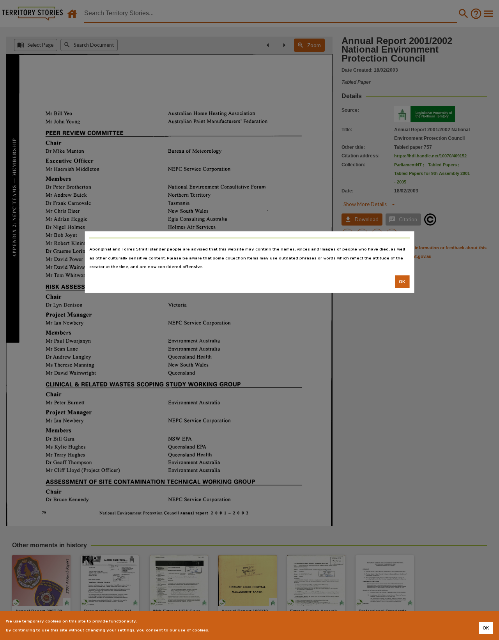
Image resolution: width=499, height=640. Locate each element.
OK (402, 281)
